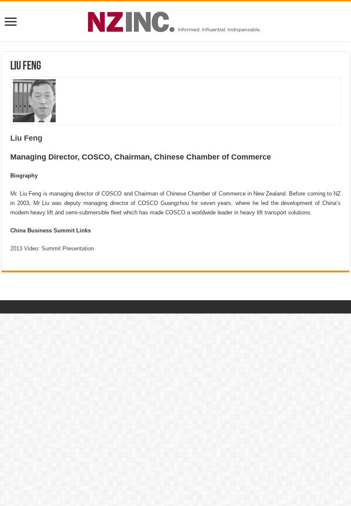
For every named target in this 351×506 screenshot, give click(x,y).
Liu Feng (26, 138)
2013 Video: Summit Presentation (52, 248)
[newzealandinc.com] (175, 20)
